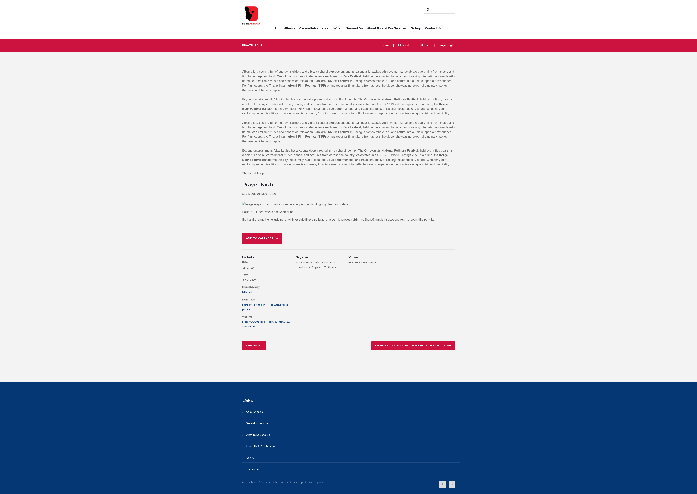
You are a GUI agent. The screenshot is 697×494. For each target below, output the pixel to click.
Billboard (424, 45)
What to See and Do (348, 28)
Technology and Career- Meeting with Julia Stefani (413, 345)
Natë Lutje (273, 305)
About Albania (284, 28)
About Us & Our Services (261, 446)
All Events (404, 45)
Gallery (416, 28)
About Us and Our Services (386, 28)
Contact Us (433, 28)
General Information (314, 28)
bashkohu (247, 305)
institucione (260, 305)
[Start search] (427, 10)
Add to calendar (259, 238)
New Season (254, 345)
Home (385, 45)
